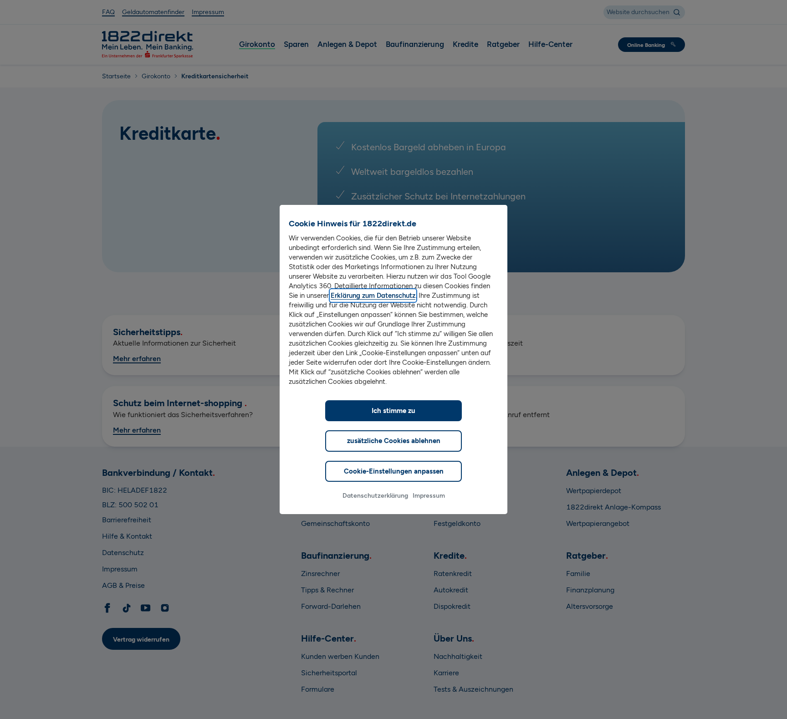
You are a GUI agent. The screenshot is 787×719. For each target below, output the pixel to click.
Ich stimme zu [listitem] (393, 411)
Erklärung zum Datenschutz (373, 295)
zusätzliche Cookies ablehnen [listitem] (393, 441)
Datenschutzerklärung (375, 496)
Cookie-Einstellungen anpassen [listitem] (394, 471)
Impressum (429, 496)
